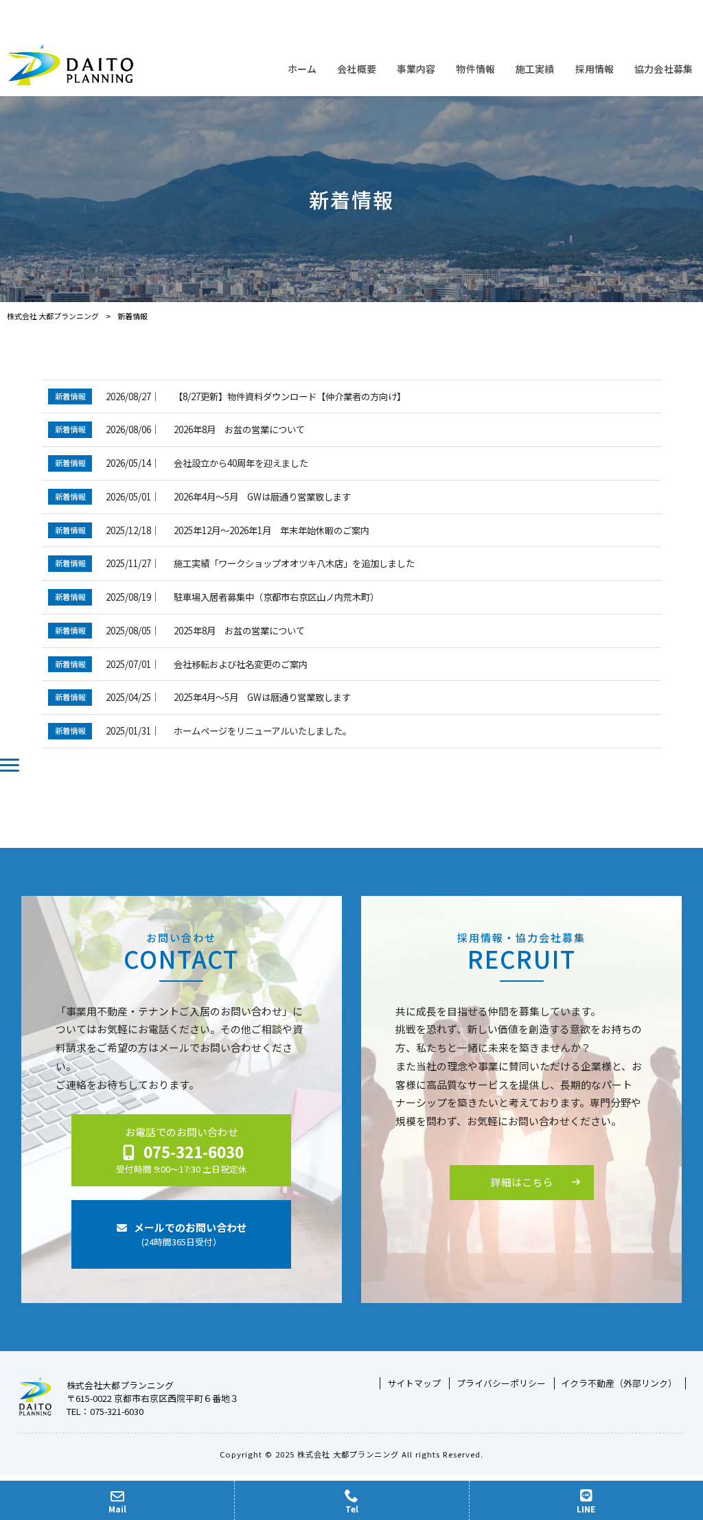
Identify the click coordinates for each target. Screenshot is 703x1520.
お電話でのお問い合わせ (181, 1150)
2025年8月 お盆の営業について (239, 630)
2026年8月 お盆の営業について (239, 429)
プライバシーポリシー (501, 1383)
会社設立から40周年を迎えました (241, 463)
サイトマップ (414, 1383)
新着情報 (70, 396)
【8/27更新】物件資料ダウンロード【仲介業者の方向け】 (290, 396)
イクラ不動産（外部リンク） (619, 1383)
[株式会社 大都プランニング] (70, 65)
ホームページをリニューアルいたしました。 (263, 730)
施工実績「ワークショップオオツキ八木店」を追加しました (294, 563)
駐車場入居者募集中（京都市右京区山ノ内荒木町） (276, 596)
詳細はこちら (522, 1182)
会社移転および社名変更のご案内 (241, 664)
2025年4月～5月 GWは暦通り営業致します (262, 697)
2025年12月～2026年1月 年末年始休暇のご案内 (271, 530)
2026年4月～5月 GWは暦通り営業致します (262, 496)
